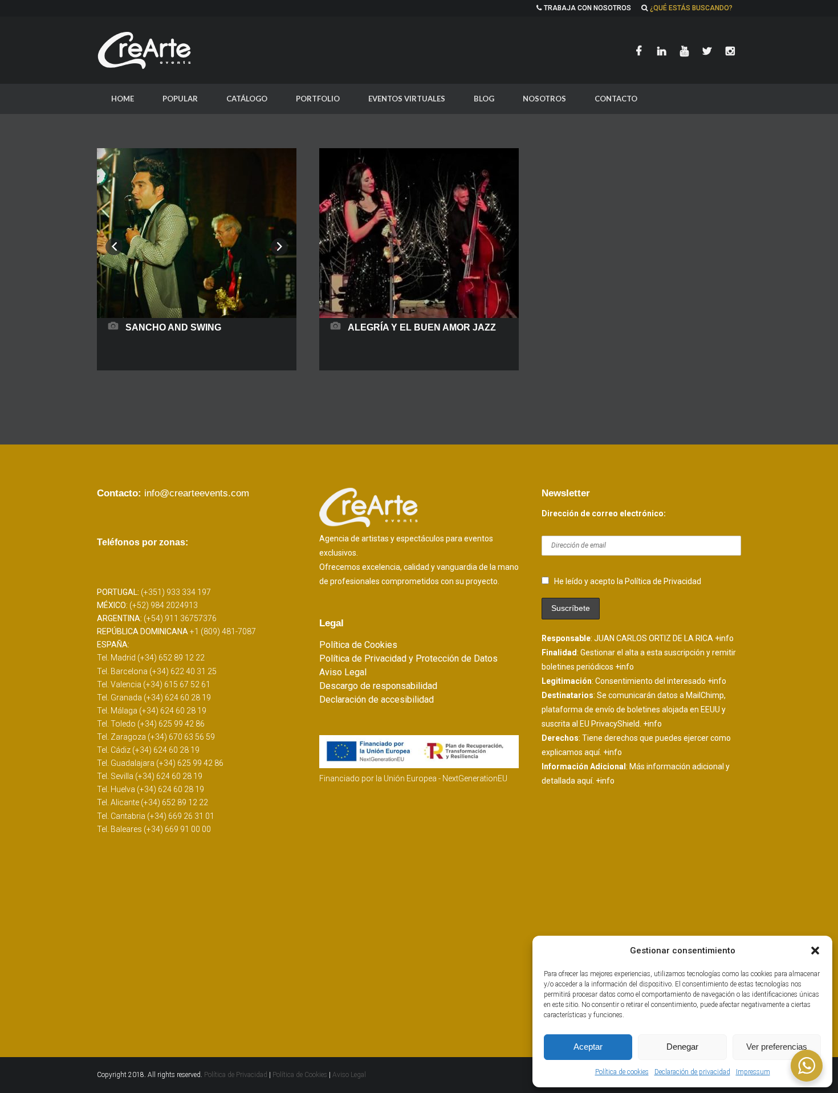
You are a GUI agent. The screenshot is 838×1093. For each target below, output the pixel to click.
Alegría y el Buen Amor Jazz (422, 327)
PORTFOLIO (318, 98)
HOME (122, 98)
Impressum (753, 1072)
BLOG (484, 98)
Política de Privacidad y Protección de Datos (408, 658)
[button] (815, 950)
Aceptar (588, 1046)
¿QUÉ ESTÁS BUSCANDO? (691, 8)
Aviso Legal (343, 672)
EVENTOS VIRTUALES (406, 98)
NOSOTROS (544, 98)
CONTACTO (616, 98)
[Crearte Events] (145, 50)
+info (724, 638)
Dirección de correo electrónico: (604, 513)
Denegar (682, 1046)
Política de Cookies (358, 644)
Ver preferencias (776, 1046)
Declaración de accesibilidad (376, 699)
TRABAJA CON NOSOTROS (587, 8)
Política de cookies (622, 1072)
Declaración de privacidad (692, 1072)
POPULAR (180, 98)
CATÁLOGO (246, 98)
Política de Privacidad (236, 1075)
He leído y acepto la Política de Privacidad (627, 581)
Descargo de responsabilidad (378, 685)
